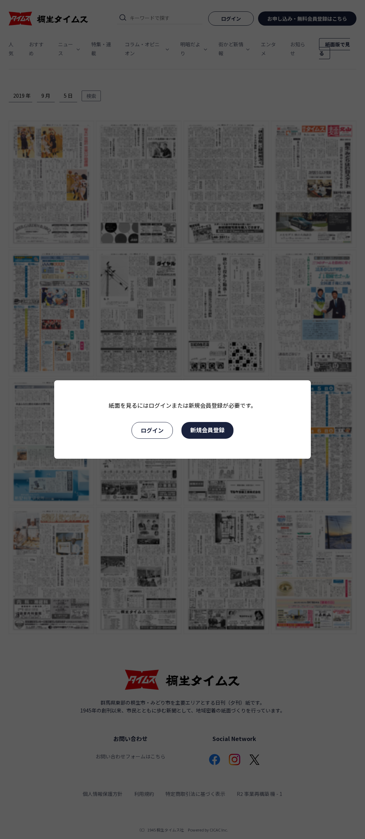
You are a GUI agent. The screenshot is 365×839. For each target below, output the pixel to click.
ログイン (152, 430)
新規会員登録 (207, 430)
